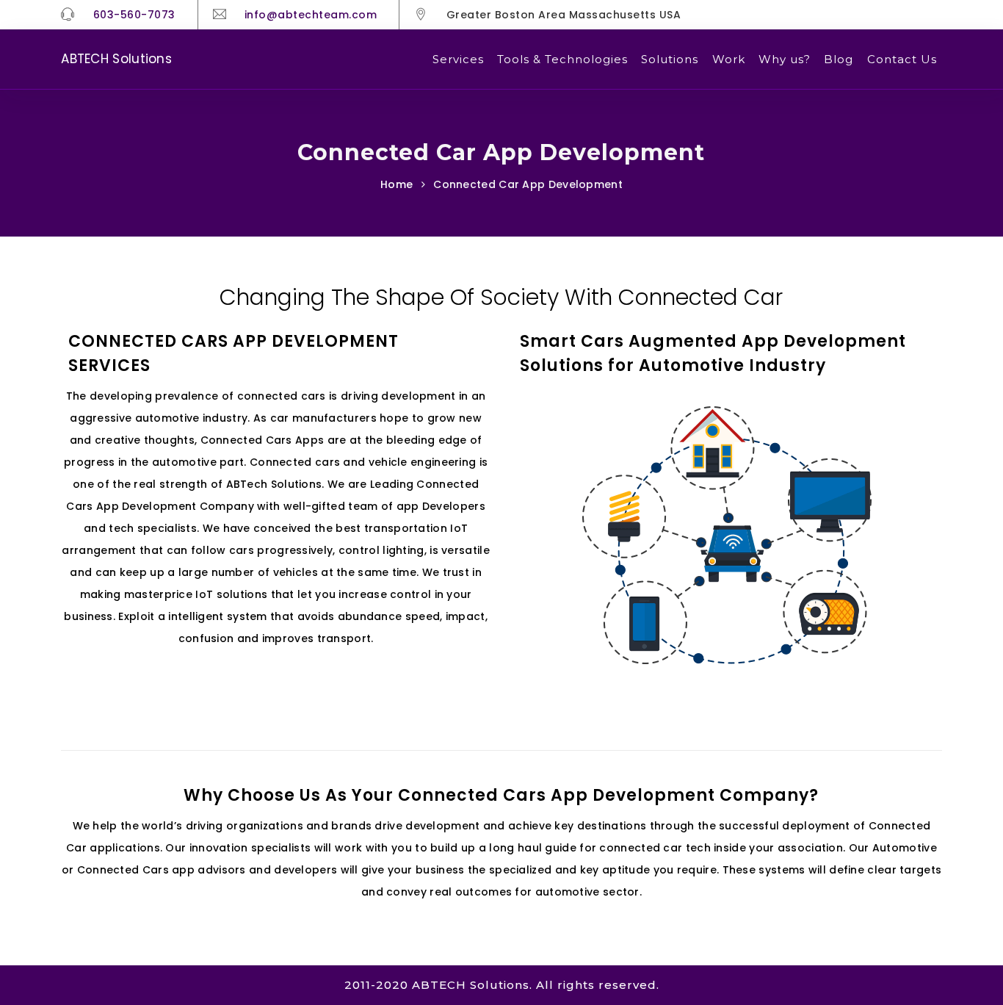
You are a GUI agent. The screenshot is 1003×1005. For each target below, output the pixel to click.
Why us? (784, 59)
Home (396, 184)
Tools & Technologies (562, 59)
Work (728, 59)
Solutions (669, 59)
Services (458, 59)
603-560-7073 (134, 14)
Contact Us (902, 59)
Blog (838, 59)
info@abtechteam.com (311, 14)
